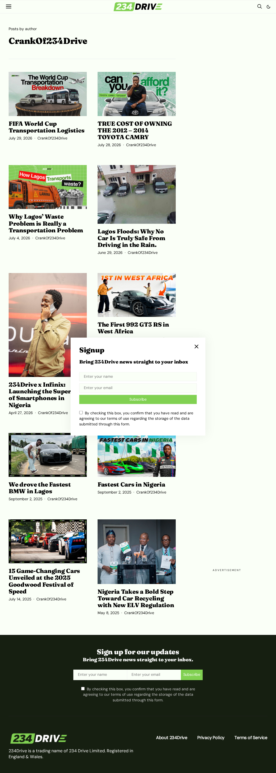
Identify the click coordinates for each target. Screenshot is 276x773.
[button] (268, 7)
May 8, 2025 (108, 613)
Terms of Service (250, 737)
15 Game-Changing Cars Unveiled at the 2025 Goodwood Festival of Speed (44, 581)
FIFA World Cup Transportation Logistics (46, 127)
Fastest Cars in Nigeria (131, 484)
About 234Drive (171, 737)
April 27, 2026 (21, 413)
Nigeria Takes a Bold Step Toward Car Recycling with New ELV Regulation (136, 598)
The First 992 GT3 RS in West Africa (133, 328)
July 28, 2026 (109, 145)
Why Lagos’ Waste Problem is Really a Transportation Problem (46, 223)
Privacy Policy (211, 737)
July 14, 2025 (20, 599)
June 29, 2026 (110, 252)
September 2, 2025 (25, 499)
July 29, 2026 (20, 138)
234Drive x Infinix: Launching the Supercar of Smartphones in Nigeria (45, 395)
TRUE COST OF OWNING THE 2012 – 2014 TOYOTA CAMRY (135, 130)
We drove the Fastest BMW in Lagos (40, 488)
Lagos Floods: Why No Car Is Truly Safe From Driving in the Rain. (131, 238)
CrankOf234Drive (52, 138)
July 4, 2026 (19, 238)
